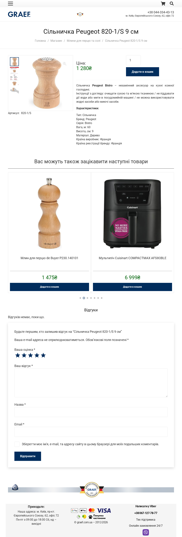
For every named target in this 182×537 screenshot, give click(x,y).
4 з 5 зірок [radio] (37, 355)
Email (19, 424)
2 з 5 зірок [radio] (24, 355)
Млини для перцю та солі (83, 40)
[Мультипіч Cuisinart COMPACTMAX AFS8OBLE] (132, 180)
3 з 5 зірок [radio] (30, 355)
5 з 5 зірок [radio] (43, 355)
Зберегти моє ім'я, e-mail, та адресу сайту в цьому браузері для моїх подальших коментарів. (90, 444)
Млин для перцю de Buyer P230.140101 (49, 258)
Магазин (56, 40)
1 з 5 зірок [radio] (17, 355)
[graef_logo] (19, 14)
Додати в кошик (142, 71)
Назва (20, 404)
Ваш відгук (23, 366)
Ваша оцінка (24, 349)
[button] (64, 63)
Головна (40, 40)
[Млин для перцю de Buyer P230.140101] (49, 180)
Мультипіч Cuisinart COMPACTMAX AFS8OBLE (132, 258)
